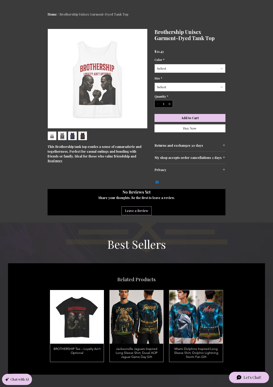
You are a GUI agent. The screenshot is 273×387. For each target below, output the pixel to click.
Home (52, 14)
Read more (55, 161)
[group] (136, 330)
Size (158, 85)
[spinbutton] (163, 110)
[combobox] (189, 74)
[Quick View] (77, 321)
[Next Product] (230, 331)
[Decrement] (157, 110)
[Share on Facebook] (157, 186)
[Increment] (169, 110)
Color (159, 66)
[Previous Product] (43, 331)
